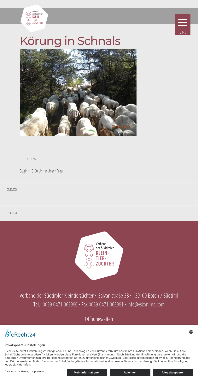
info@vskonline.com (146, 304)
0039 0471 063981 (106, 304)
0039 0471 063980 (60, 304)
